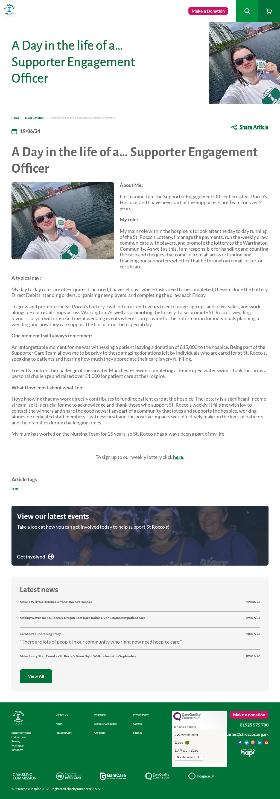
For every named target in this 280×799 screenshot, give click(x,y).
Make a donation (249, 714)
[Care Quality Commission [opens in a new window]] (157, 778)
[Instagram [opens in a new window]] (253, 743)
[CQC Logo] (187, 719)
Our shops (100, 732)
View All (36, 676)
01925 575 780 (254, 724)
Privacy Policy (141, 714)
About (59, 723)
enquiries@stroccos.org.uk (244, 734)
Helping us (100, 714)
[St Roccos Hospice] (9, 14)
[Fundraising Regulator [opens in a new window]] (69, 778)
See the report (186, 757)
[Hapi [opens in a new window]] (248, 755)
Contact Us (62, 714)
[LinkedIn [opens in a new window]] (260, 743)
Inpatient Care (64, 732)
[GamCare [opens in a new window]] (113, 778)
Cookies (137, 723)
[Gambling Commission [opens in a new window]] (24, 778)
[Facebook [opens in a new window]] (240, 743)
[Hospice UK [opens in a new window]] (201, 778)
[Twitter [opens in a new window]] (247, 743)
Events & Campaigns (105, 723)
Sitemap (137, 732)
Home (15, 117)
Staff (14, 489)
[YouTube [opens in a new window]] (266, 743)
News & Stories (34, 117)
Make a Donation (208, 10)
